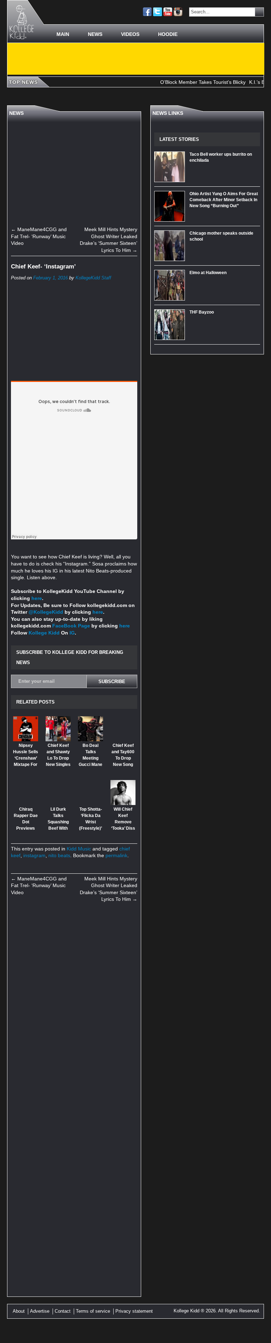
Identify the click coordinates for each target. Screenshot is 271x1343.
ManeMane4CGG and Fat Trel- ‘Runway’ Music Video (39, 236)
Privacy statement (134, 1311)
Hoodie (167, 34)
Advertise (39, 1311)
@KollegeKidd (46, 612)
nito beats (59, 855)
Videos (130, 34)
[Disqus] (74, 1005)
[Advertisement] (135, 59)
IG (72, 633)
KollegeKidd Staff (93, 278)
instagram (34, 855)
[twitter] (157, 11)
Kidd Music (79, 849)
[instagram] (178, 11)
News (95, 34)
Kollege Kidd (44, 633)
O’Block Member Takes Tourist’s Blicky (191, 82)
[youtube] (167, 11)
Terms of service (93, 1311)
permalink (116, 855)
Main (62, 34)
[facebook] (147, 11)
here (36, 598)
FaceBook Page (71, 626)
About (19, 1311)
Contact (63, 1311)
